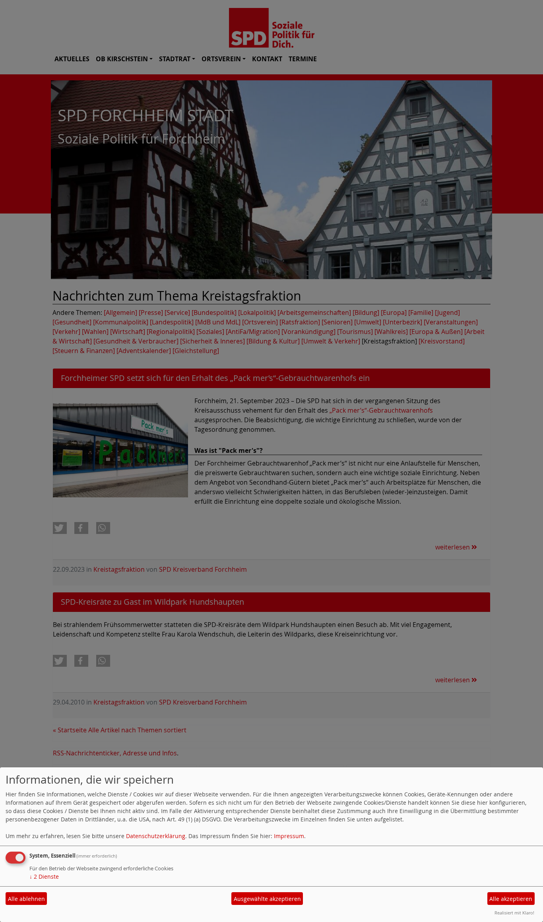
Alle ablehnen (26, 899)
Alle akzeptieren (510, 899)
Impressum (289, 836)
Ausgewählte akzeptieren (267, 899)
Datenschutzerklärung (155, 836)
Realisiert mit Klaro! (514, 913)
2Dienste (44, 876)
